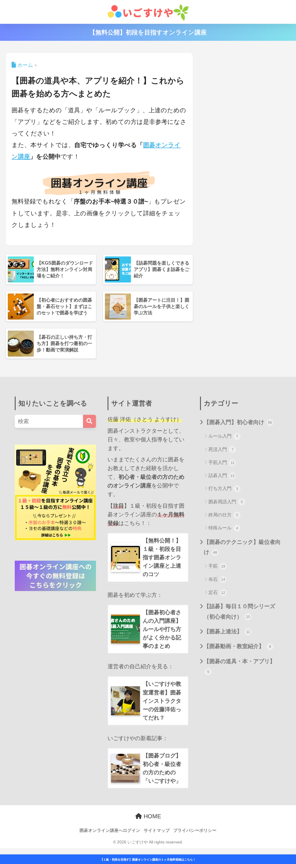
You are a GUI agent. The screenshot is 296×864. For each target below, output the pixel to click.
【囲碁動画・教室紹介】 (237, 646)
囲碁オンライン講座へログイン (109, 830)
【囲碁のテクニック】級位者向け (242, 547)
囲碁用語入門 (225, 501)
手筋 (216, 566)
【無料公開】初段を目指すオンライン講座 (148, 32)
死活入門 (221, 449)
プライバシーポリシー (195, 830)
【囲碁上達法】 (227, 631)
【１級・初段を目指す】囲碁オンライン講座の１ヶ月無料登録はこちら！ (148, 859)
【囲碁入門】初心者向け (238, 422)
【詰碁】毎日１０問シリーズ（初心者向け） (239, 611)
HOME (151, 816)
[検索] (89, 421)
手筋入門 (221, 462)
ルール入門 (223, 436)
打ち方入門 (223, 488)
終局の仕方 (223, 514)
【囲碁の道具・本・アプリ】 (239, 666)
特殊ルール (223, 527)
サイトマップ (157, 830)
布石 (216, 579)
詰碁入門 (221, 475)
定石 (216, 592)
